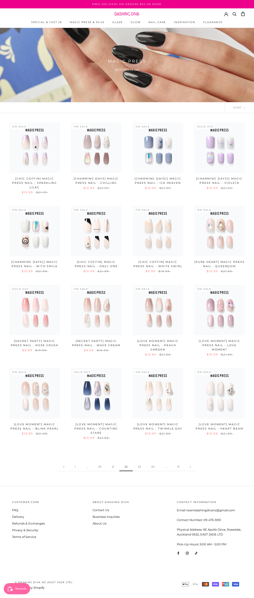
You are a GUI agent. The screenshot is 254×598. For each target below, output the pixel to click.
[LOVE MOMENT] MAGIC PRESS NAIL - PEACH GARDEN (158, 345)
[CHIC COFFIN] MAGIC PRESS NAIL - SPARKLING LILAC (34, 183)
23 (139, 466)
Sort (238, 107)
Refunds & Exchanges (28, 523)
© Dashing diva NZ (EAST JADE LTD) (44, 582)
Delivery (18, 517)
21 (113, 466)
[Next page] (190, 466)
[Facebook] (178, 553)
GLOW (136, 22)
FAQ (15, 510)
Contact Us (101, 510)
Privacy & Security (25, 530)
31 (178, 466)
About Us (100, 523)
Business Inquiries (106, 517)
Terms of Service (24, 537)
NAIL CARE (157, 22)
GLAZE (117, 22)
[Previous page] (64, 466)
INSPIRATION (184, 22)
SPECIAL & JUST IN (46, 22)
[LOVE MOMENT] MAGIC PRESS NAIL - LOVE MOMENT (219, 345)
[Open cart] (243, 14)
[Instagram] (187, 553)
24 (153, 466)
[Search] (235, 14)
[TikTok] (196, 553)
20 (99, 466)
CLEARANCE (213, 22)
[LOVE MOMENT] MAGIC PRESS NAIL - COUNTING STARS (96, 429)
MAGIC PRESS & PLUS (87, 22)
